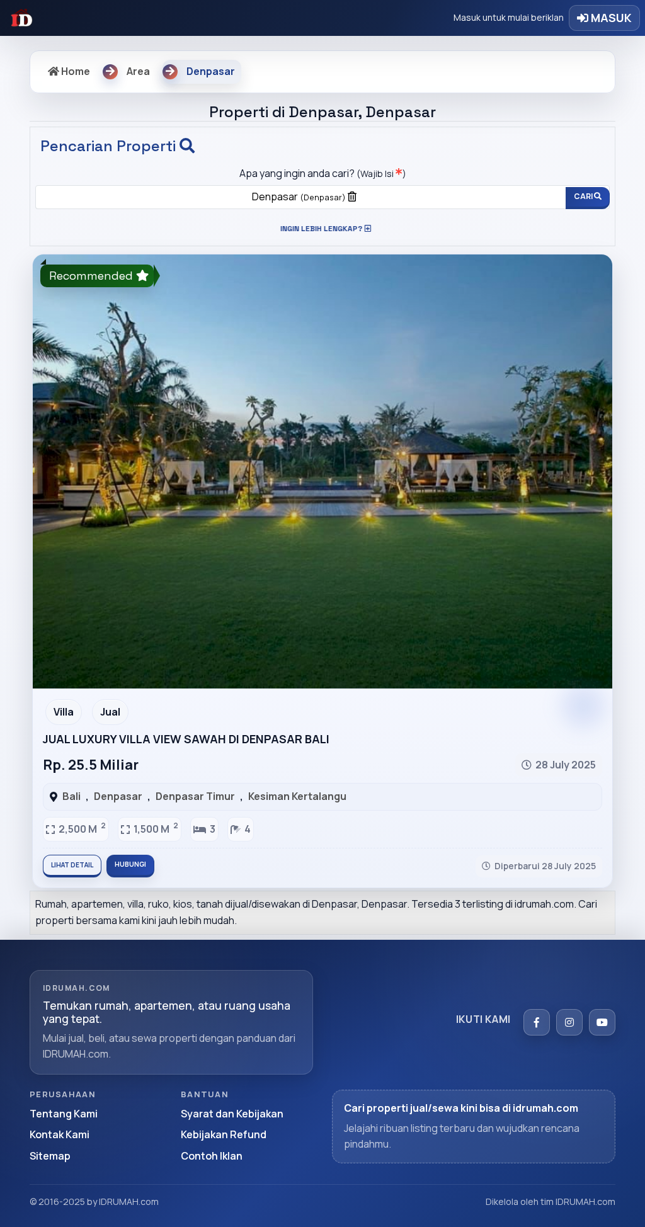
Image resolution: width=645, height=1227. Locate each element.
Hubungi (130, 864)
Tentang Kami (64, 1114)
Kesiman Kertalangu (297, 796)
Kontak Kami (59, 1134)
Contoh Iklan (212, 1156)
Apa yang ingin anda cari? (322, 173)
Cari (584, 196)
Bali (71, 796)
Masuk (610, 17)
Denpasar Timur (195, 796)
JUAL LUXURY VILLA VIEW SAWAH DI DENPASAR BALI (186, 738)
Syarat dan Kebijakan (232, 1114)
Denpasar (299, 196)
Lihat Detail (72, 864)
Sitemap (50, 1156)
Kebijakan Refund (223, 1134)
